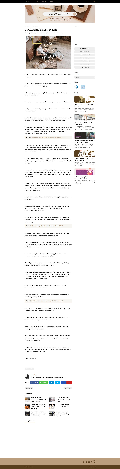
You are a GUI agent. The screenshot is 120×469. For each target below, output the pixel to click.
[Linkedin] (63, 382)
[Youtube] (94, 462)
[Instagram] (92, 462)
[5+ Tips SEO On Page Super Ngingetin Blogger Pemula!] (52, 399)
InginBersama (84, 64)
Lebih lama (68, 388)
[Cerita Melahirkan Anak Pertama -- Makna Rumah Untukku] (84, 138)
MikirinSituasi (84, 67)
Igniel (94, 466)
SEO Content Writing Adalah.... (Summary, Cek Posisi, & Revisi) (38, 399)
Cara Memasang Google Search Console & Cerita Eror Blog (38, 406)
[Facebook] (83, 462)
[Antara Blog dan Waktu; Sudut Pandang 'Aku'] (84, 120)
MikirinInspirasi (84, 54)
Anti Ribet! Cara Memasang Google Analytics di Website (48, 301)
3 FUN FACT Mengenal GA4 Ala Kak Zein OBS (62, 405)
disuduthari (33, 375)
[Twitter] (57, 382)
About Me (43, 1)
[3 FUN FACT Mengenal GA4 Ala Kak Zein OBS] (52, 406)
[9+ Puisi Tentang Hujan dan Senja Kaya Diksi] (84, 102)
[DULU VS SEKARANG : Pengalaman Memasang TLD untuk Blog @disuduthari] (27, 413)
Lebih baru (29, 388)
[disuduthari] (28, 1)
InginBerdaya (84, 58)
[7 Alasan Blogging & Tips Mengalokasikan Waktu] (84, 174)
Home (37, 1)
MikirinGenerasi (84, 61)
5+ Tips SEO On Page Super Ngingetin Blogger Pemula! (63, 399)
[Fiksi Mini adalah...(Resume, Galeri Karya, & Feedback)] (84, 156)
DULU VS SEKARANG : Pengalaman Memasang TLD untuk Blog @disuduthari (38, 414)
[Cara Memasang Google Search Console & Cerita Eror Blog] (27, 406)
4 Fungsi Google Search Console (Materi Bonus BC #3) (47, 226)
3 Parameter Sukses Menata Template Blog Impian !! (62, 413)
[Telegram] (51, 382)
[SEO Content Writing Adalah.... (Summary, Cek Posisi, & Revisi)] (27, 399)
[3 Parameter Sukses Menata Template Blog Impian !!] (52, 413)
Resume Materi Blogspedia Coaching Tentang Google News (48, 137)
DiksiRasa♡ (84, 48)
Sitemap (51, 1)
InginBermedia (29, 368)
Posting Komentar (58, 33)
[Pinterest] (69, 382)
